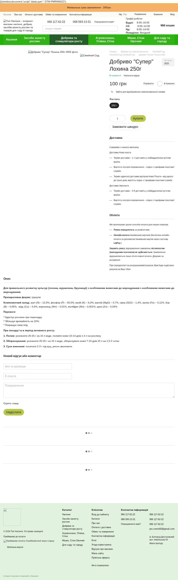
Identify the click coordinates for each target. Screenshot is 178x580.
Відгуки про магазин (102, 549)
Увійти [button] (119, 92)
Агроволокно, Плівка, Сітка (105, 39)
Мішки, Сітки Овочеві (135, 39)
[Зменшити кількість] (112, 118)
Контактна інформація (81, 14)
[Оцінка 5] (46, 403)
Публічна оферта (101, 557)
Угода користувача (101, 544)
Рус (125, 14)
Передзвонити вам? (104, 22)
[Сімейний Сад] (89, 55)
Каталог (7, 14)
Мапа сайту (98, 553)
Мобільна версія (15, 547)
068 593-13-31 (82, 21)
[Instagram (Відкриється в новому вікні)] (100, 14)
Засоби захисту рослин (34, 39)
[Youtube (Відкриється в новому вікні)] (113, 14)
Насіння (11, 39)
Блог (94, 540)
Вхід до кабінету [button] (100, 514)
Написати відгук (131, 75)
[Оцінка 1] (24, 403)
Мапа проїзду (156, 543)
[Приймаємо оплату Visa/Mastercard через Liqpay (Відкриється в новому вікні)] (28, 541)
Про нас (18, 14)
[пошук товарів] (115, 28)
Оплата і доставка (34, 14)
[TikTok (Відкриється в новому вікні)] (104, 14)
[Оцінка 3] (35, 403)
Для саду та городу (162, 39)
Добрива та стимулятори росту (68, 39)
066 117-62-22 (56, 21)
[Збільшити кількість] (122, 118)
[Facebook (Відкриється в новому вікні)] (109, 14)
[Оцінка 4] (41, 403)
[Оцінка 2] (30, 403)
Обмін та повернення (56, 14)
